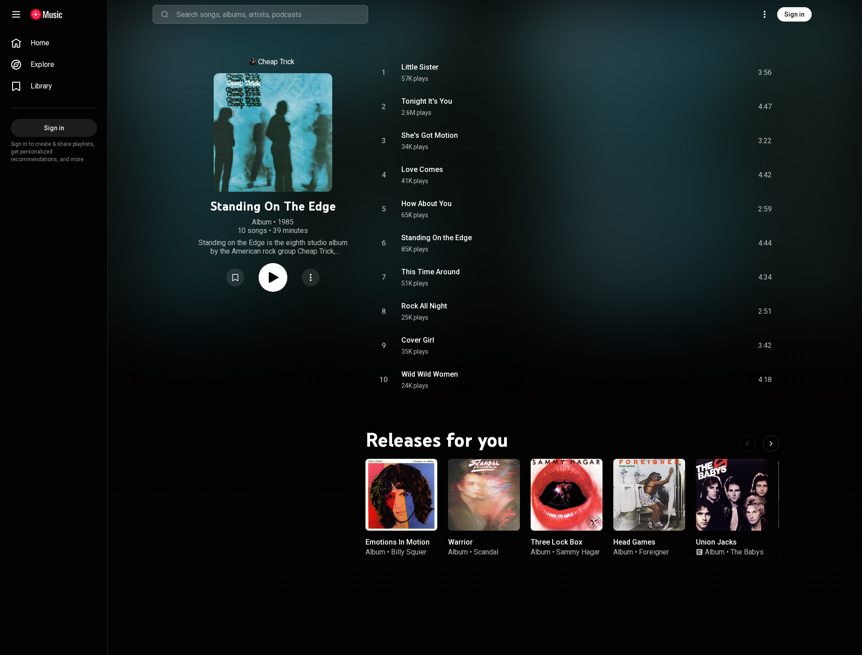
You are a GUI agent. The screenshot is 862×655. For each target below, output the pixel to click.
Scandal (486, 552)
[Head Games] (649, 495)
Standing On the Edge (436, 237)
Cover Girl (417, 340)
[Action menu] (311, 277)
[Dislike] (712, 73)
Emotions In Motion (397, 542)
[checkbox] (765, 72)
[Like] (693, 73)
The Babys (747, 552)
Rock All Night (424, 306)
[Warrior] (484, 495)
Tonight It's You (426, 101)
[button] (235, 277)
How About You (426, 203)
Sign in (794, 14)
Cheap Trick (276, 61)
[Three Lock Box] (567, 495)
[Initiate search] (165, 14)
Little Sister (420, 67)
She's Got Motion (429, 135)
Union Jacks (716, 542)
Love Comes (422, 169)
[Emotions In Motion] (401, 495)
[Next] (771, 444)
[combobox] (272, 14)
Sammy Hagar (578, 552)
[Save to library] (235, 277)
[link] (54, 43)
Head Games (634, 542)
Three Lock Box (556, 542)
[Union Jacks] (732, 495)
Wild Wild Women (429, 374)
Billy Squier (409, 552)
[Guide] (16, 14)
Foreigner (654, 552)
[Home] (46, 14)
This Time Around (430, 272)
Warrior (460, 542)
